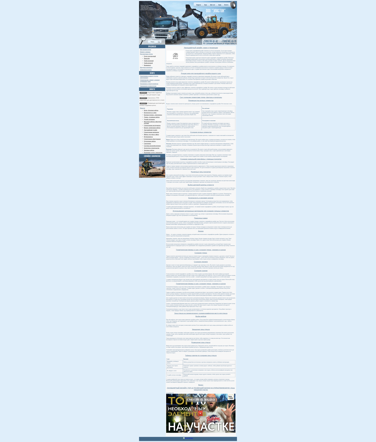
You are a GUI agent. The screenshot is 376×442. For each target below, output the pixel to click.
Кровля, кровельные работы (152, 127)
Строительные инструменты (152, 125)
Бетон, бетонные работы (151, 110)
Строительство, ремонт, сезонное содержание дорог (150, 80)
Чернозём (147, 58)
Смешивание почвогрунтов (148, 86)
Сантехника (147, 143)
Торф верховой (148, 63)
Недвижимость (148, 136)
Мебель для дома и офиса (151, 134)
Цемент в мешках (145, 52)
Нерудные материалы (146, 67)
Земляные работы (149, 150)
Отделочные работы (150, 141)
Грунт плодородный (150, 56)
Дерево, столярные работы (152, 117)
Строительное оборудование (152, 139)
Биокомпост (147, 65)
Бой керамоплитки (145, 49)
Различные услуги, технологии (153, 152)
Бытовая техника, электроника (153, 115)
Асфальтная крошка (146, 70)
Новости (142, 108)
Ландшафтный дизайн (150, 130)
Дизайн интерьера (149, 119)
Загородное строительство (151, 148)
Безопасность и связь (150, 112)
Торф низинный (149, 60)
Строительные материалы (151, 132)
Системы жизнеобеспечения (152, 146)
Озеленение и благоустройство (149, 84)
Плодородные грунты (146, 54)
